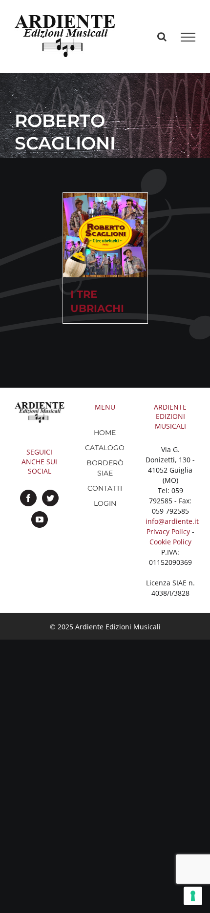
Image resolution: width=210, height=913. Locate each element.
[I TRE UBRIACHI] (105, 235)
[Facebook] (28, 498)
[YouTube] (39, 519)
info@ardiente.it (172, 521)
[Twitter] (50, 498)
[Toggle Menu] (188, 37)
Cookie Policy (170, 541)
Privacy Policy (168, 531)
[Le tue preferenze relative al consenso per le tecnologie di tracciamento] (193, 896)
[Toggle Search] (162, 37)
